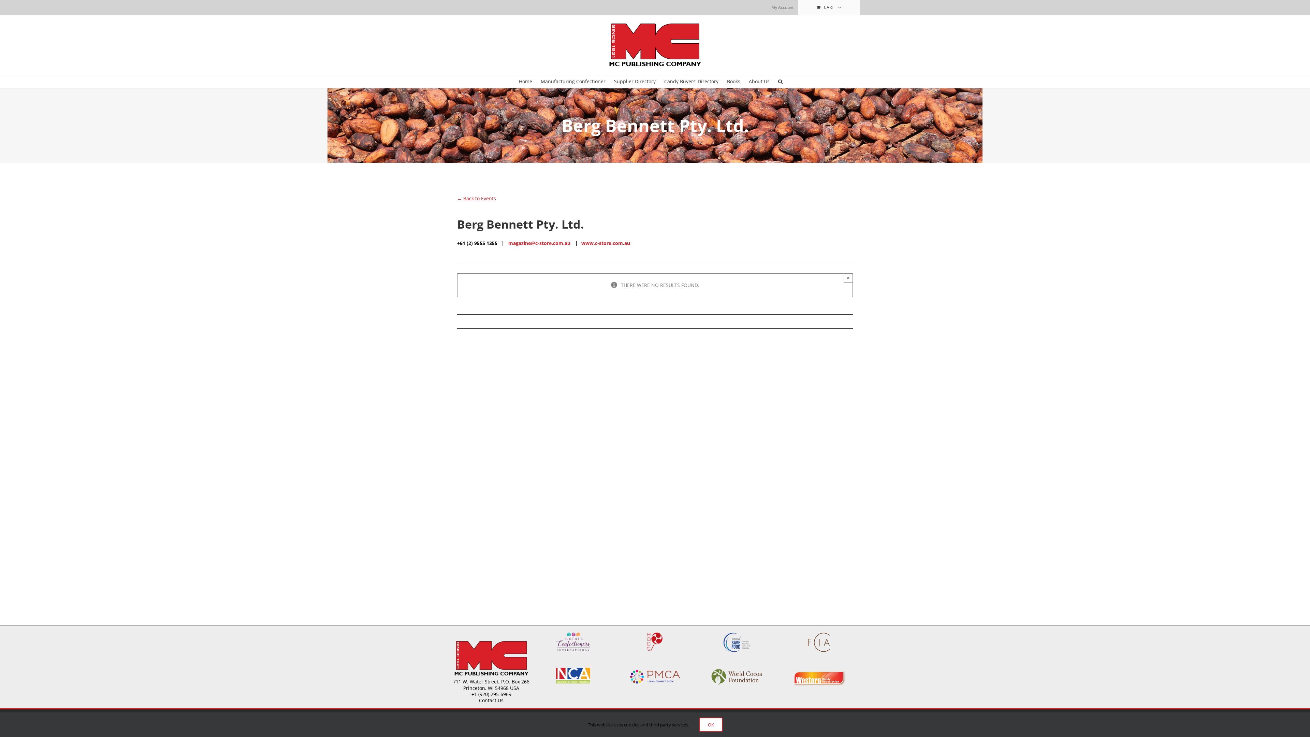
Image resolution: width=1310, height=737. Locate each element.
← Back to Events (476, 198)
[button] (780, 81)
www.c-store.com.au (605, 243)
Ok (711, 725)
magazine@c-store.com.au (539, 243)
